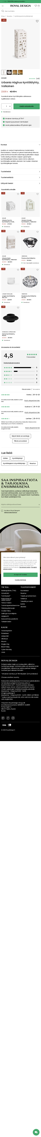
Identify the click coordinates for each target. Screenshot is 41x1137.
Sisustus (23, 593)
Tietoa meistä (6, 602)
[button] (36, 6)
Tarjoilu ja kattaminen (28, 596)
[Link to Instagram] (13, 717)
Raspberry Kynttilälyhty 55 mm (29, 296)
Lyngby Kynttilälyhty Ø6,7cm (8, 296)
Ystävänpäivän (6, 630)
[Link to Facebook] (8, 717)
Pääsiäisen (5, 633)
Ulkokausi (4, 638)
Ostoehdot (5, 593)
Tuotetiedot (6, 171)
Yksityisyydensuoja (8, 608)
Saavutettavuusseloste (9, 619)
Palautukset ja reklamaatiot (6, 599)
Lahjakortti (5, 616)
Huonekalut (24, 590)
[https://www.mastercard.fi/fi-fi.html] (9, 725)
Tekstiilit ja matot (26, 601)
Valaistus (23, 598)
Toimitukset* (6, 596)
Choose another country (10, 677)
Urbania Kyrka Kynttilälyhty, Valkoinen (9, 259)
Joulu (3, 652)
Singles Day (5, 644)
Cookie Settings (20, 580)
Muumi (3, 641)
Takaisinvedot (6, 621)
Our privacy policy (25, 567)
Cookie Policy (6, 611)
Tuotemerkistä (7, 177)
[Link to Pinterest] (3, 717)
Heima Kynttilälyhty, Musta (8, 334)
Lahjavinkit (5, 636)
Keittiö (22, 604)
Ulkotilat (23, 606)
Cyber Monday (6, 649)
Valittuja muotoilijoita (8, 613)
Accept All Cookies (20, 575)
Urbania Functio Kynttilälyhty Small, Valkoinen (8, 221)
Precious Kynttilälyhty (28, 258)
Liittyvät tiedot (7, 183)
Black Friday (5, 647)
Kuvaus (4, 144)
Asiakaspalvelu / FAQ (8, 590)
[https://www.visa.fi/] (4, 725)
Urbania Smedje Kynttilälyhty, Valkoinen (29, 221)
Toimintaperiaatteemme (10, 605)
